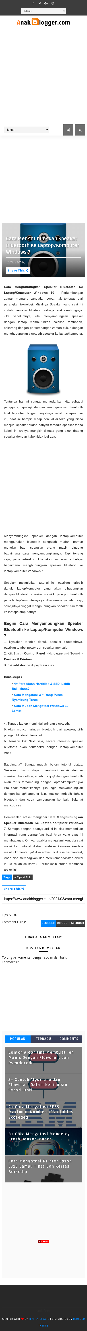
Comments (69, 1039)
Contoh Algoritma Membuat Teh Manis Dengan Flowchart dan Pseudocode (41, 1057)
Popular (18, 1039)
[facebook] (33, 3)
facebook (76, 923)
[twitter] (39, 3)
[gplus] (46, 3)
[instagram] (52, 3)
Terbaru (43, 1039)
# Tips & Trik (22, 877)
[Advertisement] (43, 78)
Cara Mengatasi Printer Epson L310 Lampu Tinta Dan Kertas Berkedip (40, 1166)
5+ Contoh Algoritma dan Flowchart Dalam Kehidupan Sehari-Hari (37, 1085)
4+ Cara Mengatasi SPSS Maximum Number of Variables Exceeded (41, 1112)
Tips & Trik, (17, 262)
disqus (62, 923)
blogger (48, 923)
